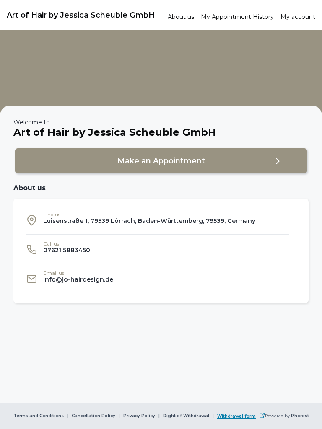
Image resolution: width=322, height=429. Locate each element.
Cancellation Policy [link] (93, 416)
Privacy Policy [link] (139, 416)
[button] (161, 160)
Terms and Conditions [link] (38, 416)
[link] (84, 15)
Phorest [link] (300, 416)
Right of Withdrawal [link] (186, 416)
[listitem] (157, 220)
